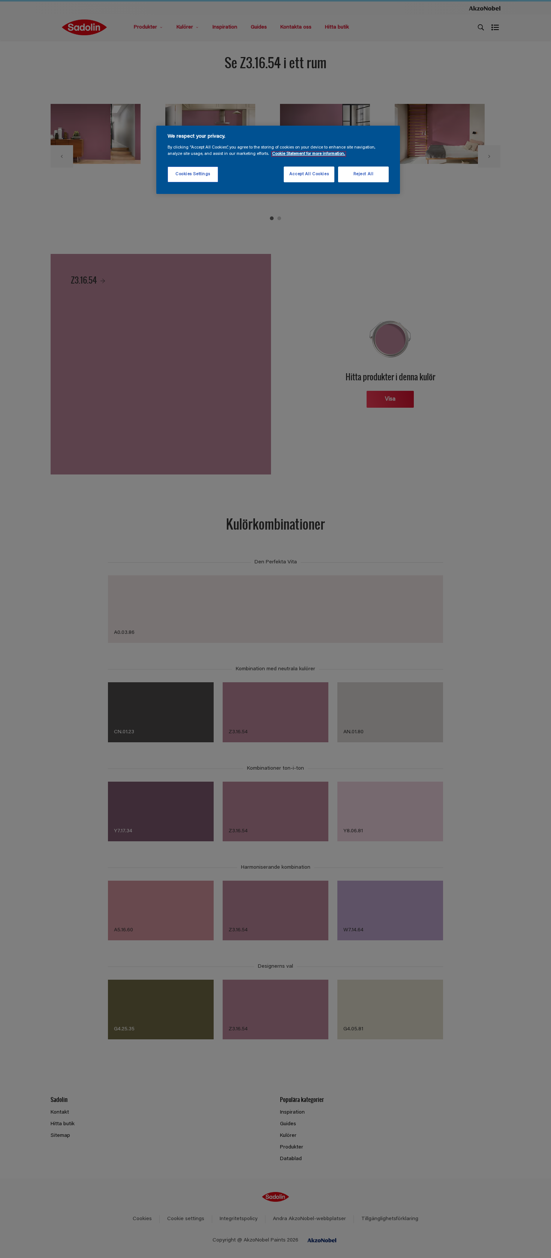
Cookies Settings (192, 174)
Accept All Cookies (309, 174)
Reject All (363, 174)
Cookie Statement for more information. (308, 154)
